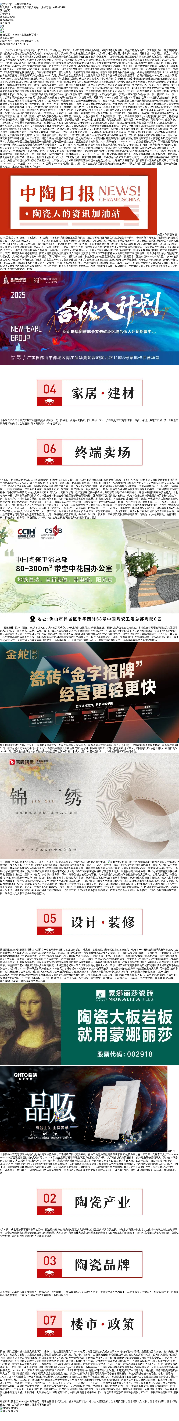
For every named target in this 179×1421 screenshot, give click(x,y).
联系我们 (5, 23)
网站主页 (5, 10)
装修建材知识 (7, 17)
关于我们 (5, 13)
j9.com (15, 34)
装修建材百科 (7, 20)
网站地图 (46, 1401)
